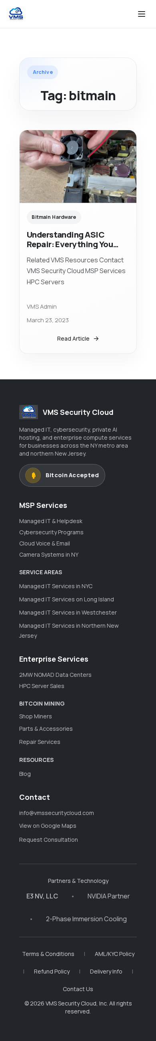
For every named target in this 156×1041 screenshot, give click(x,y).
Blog (25, 773)
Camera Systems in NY (48, 554)
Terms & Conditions (48, 954)
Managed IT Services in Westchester (68, 612)
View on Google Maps (47, 825)
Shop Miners (35, 716)
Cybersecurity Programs (51, 532)
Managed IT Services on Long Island (66, 599)
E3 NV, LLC (42, 896)
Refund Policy (52, 971)
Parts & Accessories (46, 728)
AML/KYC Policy (114, 954)
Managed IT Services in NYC (55, 586)
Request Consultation (48, 839)
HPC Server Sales (41, 686)
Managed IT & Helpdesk (50, 521)
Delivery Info (106, 971)
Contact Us (78, 989)
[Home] (15, 14)
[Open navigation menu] (142, 14)
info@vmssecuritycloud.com (56, 813)
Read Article (73, 338)
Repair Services (39, 742)
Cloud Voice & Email (44, 543)
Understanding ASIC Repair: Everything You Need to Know (70, 244)
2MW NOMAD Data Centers (55, 674)
